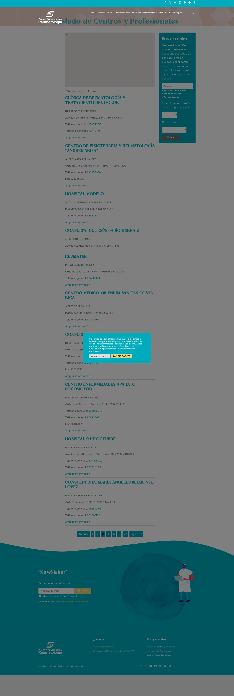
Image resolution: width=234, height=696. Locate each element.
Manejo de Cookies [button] (99, 356)
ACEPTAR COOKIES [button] (121, 356)
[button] (193, 12)
